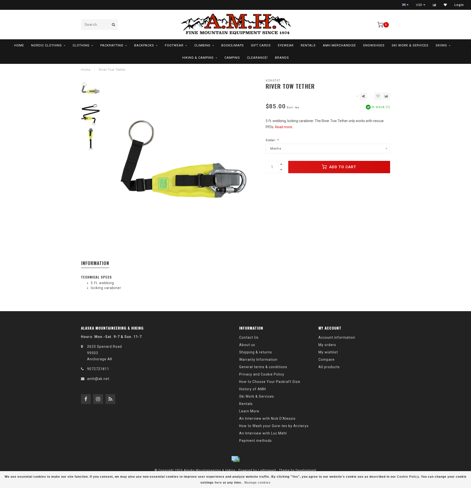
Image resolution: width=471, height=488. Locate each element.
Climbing (202, 45)
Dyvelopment (306, 470)
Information (95, 263)
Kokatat (273, 80)
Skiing (441, 45)
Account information (336, 337)
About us (247, 345)
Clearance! (257, 57)
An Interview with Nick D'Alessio (267, 418)
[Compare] (434, 5)
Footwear (174, 45)
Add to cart (342, 167)
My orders (327, 345)
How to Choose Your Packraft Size (269, 382)
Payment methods (255, 441)
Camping (232, 57)
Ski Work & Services (410, 45)
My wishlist (328, 352)
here (218, 482)
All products (329, 367)
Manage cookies (257, 482)
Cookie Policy (408, 476)
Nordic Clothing (46, 45)
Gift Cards (261, 45)
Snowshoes (374, 45)
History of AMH (252, 389)
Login (459, 5)
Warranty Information (258, 360)
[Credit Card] (235, 459)
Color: (272, 140)
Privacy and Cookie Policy (261, 374)
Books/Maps (232, 45)
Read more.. (284, 127)
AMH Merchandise (339, 45)
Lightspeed (267, 470)
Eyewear (286, 45)
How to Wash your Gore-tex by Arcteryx (274, 426)
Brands (282, 57)
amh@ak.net (98, 379)
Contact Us (249, 337)
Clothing (81, 45)
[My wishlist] (445, 5)
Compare (326, 360)
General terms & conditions (263, 367)
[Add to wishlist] (378, 96)
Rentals (308, 45)
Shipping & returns (255, 352)
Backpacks (144, 45)
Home (19, 45)
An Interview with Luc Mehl (263, 433)
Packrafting (111, 45)
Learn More (249, 411)
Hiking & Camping (198, 57)
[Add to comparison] (386, 96)
